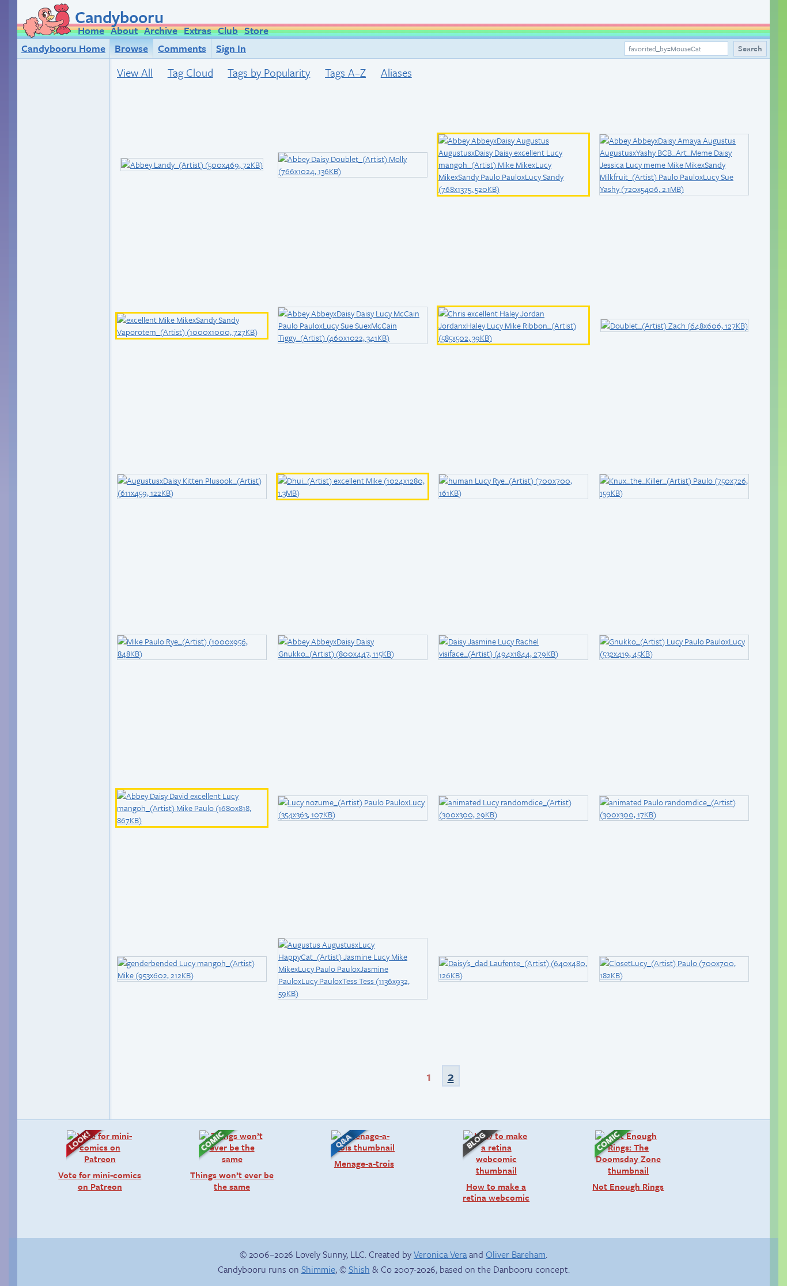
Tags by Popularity (269, 72)
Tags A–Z (345, 72)
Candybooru (119, 16)
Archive (160, 30)
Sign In (231, 48)
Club (228, 30)
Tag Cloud (190, 72)
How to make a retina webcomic (490, 1166)
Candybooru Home (63, 48)
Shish (359, 1269)
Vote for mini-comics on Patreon (98, 1161)
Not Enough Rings (623, 1161)
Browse (131, 48)
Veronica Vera (440, 1254)
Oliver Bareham (516, 1254)
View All (135, 72)
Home (91, 30)
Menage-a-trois (356, 1149)
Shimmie (318, 1269)
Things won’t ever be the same (230, 1161)
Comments (182, 48)
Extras (197, 30)
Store (256, 30)
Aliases (396, 72)
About (124, 30)
